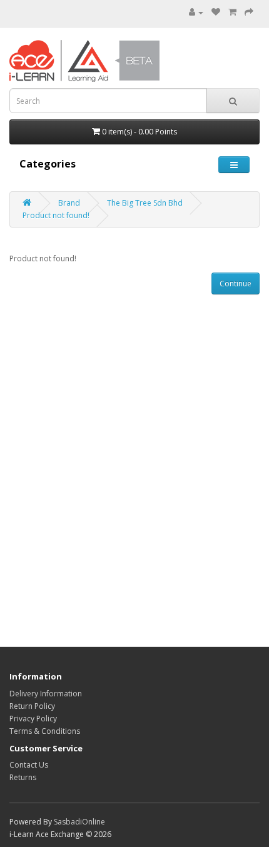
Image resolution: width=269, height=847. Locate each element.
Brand (69, 203)
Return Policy (32, 706)
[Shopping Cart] (232, 12)
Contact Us (28, 764)
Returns (22, 777)
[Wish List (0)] (215, 12)
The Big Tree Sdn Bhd (145, 203)
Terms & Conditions (44, 731)
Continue (235, 283)
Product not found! (56, 215)
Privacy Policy (33, 718)
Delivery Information (45, 693)
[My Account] (196, 12)
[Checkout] (249, 12)
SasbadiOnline (79, 821)
